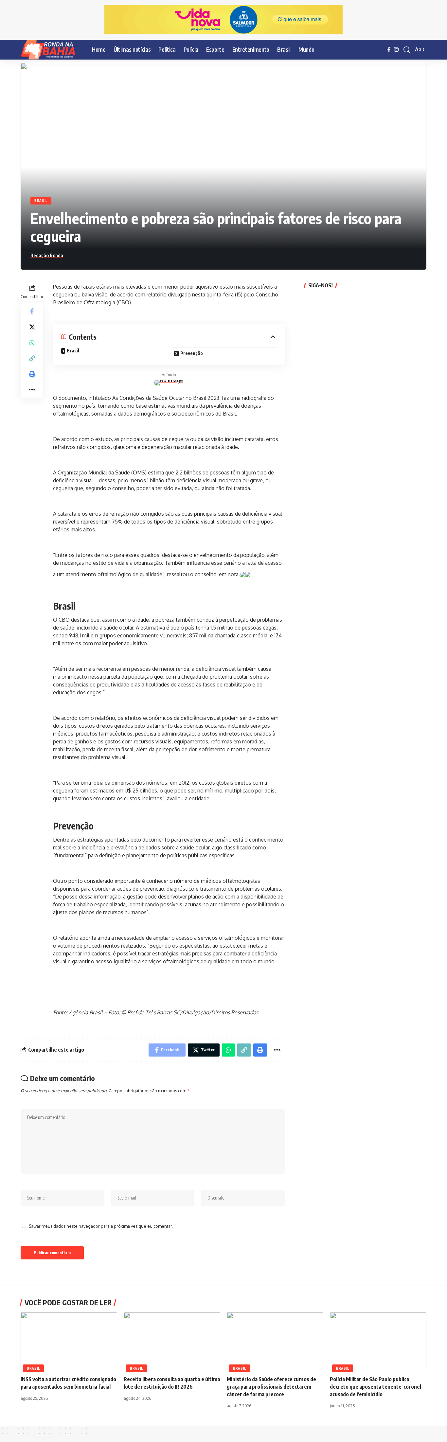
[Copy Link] (32, 358)
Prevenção (191, 353)
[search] (406, 49)
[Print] (32, 374)
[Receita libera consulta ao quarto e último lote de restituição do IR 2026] (172, 1341)
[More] (32, 389)
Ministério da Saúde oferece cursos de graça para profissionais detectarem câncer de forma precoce (271, 1386)
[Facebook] (389, 49)
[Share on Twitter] (32, 326)
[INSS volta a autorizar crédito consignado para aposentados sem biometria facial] (69, 1341)
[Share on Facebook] (32, 311)
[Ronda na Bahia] (51, 50)
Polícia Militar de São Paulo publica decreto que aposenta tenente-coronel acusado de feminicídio (375, 1386)
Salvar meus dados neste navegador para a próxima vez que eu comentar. (101, 1226)
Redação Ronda (46, 255)
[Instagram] (396, 49)
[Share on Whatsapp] (32, 342)
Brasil (40, 201)
